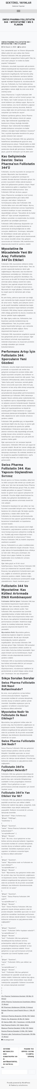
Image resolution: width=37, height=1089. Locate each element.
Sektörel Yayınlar (18, 2)
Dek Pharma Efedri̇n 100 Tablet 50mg (15, 1025)
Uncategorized (8, 1040)
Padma (13, 1085)
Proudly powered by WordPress (18, 1083)
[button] (18, 11)
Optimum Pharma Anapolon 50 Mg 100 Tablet (18, 1016)
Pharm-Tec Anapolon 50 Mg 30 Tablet (15, 1019)
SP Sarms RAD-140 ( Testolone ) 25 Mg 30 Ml (18, 1022)
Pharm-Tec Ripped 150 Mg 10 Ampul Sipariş (28, 1052)
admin (24, 47)
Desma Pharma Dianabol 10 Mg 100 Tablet (17, 1031)
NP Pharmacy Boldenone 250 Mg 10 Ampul (17, 1007)
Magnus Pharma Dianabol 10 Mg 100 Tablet (17, 1028)
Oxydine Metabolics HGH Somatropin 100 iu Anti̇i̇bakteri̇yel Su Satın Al (10, 1056)
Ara (2, 1067)
